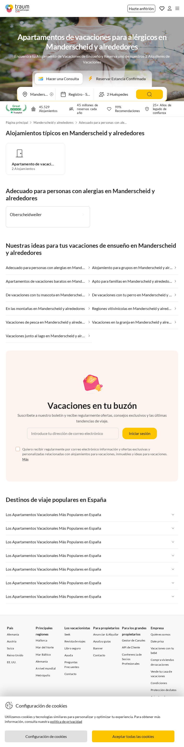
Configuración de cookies (46, 736)
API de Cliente (131, 647)
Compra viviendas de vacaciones (162, 662)
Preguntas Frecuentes (71, 664)
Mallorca (41, 640)
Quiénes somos (161, 634)
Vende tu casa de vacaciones (161, 674)
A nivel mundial (46, 668)
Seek (67, 634)
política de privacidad (66, 721)
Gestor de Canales (133, 640)
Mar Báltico (43, 654)
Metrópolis (43, 675)
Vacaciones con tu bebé (162, 650)
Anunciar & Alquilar (106, 634)
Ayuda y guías (102, 641)
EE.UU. (11, 662)
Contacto (70, 674)
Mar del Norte (45, 647)
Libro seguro (72, 648)
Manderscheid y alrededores (54, 122)
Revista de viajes (74, 641)
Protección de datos (164, 690)
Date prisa (157, 641)
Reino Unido (15, 655)
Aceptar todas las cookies (133, 736)
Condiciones (159, 683)
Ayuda (68, 655)
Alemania (13, 634)
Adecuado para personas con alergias (103, 122)
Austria (11, 641)
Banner (98, 648)
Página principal (17, 122)
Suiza (10, 648)
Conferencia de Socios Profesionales (132, 659)
